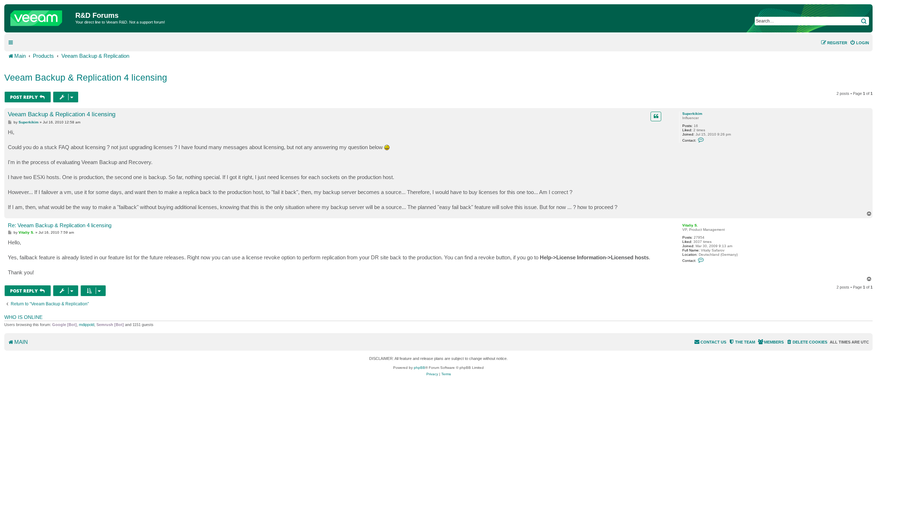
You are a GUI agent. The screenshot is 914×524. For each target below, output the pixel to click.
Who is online (23, 317)
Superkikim (692, 114)
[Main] (40, 16)
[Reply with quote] (656, 116)
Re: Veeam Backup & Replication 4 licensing (59, 225)
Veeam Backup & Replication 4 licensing (85, 77)
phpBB (419, 368)
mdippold (86, 324)
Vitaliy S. (690, 225)
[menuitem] (859, 43)
